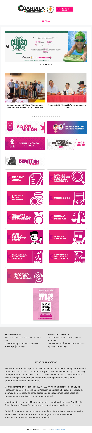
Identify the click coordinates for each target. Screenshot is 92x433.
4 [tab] (48, 64)
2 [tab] (43, 64)
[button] (84, 95)
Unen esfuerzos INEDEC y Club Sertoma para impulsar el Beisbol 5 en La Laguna (25, 106)
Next (84, 46)
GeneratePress (58, 429)
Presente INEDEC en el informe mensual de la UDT (67, 106)
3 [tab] (46, 64)
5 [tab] (51, 64)
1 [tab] (40, 64)
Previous (7, 46)
